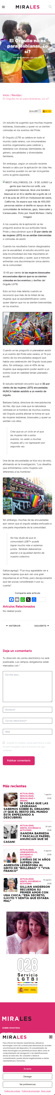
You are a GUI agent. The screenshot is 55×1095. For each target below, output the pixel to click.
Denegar (27, 1076)
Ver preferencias (27, 1084)
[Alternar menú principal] (3, 7)
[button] (50, 1036)
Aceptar (27, 1068)
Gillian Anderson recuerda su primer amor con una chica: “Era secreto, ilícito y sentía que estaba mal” (27, 893)
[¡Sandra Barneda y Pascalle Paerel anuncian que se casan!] (11, 831)
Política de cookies (12, 1091)
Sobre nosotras (11, 1028)
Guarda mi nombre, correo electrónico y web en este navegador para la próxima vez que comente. (27, 747)
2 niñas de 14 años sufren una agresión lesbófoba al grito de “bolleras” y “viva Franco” (27, 865)
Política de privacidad (31, 1091)
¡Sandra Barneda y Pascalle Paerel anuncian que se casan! (27, 837)
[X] (28, 600)
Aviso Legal (46, 1091)
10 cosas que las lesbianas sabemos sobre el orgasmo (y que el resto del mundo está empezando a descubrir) (27, 810)
